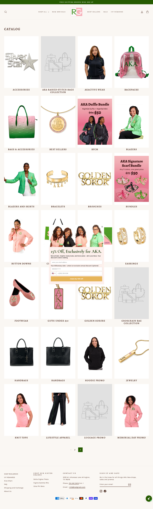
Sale (105, 12)
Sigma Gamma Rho (41, 483)
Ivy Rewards (117, 12)
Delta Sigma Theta (41, 479)
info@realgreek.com (77, 487)
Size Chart (8, 481)
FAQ (5, 484)
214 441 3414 (74, 483)
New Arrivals (59, 12)
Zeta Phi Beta (39, 486)
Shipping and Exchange (13, 488)
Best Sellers (93, 12)
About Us (7, 491)
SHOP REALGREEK (11, 474)
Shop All (42, 12)
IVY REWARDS (9, 477)
